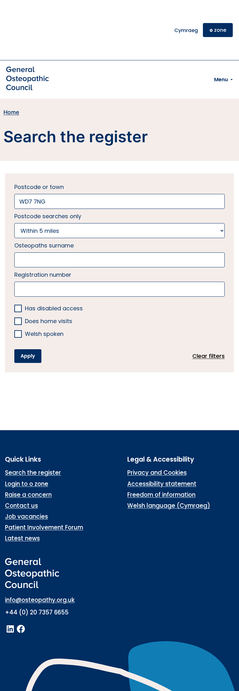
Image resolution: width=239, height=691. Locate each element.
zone (217, 30)
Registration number (42, 275)
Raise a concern (28, 495)
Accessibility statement (161, 484)
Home (11, 112)
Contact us (21, 505)
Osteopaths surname (44, 245)
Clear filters (208, 356)
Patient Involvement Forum (44, 527)
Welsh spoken (44, 334)
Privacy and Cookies (157, 472)
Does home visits (48, 321)
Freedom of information (161, 495)
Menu (221, 79)
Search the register (33, 472)
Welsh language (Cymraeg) (168, 505)
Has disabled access (54, 308)
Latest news (22, 538)
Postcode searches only (47, 216)
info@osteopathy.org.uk (40, 600)
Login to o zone (26, 484)
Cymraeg (186, 30)
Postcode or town (39, 187)
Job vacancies (26, 516)
